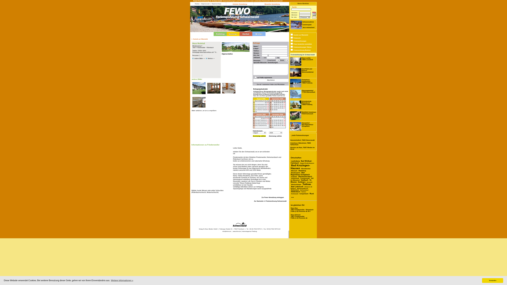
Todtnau (306, 184)
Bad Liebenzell (297, 187)
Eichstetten (295, 190)
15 (275, 106)
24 (278, 108)
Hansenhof (308, 124)
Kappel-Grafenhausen (307, 163)
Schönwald (294, 193)
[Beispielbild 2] (214, 95)
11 (280, 104)
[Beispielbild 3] (229, 95)
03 (278, 102)
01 (275, 102)
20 (284, 106)
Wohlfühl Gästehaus (309, 113)
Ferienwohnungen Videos (302, 47)
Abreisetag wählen (275, 136)
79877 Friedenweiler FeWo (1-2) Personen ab (299, 216)
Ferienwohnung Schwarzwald (276, 201)
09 (276, 104)
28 (264, 109)
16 (276, 106)
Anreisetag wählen (259, 136)
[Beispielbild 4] (199, 109)
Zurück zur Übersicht (301, 35)
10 (278, 104)
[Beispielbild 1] (199, 95)
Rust (312, 194)
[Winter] (259, 36)
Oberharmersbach (305, 176)
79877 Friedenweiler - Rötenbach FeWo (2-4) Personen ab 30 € (302, 209)
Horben (303, 192)
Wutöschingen (296, 184)
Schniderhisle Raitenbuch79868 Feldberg (307, 103)
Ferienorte (297, 38)
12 (282, 104)
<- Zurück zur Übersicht (199, 39)
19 (282, 106)
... (292, 196)
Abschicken (271, 80)
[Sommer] (233, 36)
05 (282, 102)
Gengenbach (303, 193)
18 (280, 106)
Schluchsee (295, 178)
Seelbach (304, 180)
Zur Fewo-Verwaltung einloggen (273, 197)
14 (272, 106)
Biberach (294, 171)
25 (280, 108)
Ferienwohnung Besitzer (302, 50)
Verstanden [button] (492, 280)
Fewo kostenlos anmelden (303, 44)
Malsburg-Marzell (302, 188)
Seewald (309, 182)
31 (256, 111)
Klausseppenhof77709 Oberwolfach (308, 91)
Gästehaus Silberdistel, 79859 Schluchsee (300, 143)
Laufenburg (295, 161)
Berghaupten (295, 173)
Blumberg (302, 171)
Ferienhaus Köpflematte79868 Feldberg (307, 81)
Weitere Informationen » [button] (122, 280)
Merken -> (211, 58)
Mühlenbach (295, 192)
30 (268, 109)
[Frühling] (220, 36)
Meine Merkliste (303, 3)
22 (275, 108)
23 (276, 108)
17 (278, 106)
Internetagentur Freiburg (249, 231)
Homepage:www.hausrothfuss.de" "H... (204, 52)
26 (282, 108)
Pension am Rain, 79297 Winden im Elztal (302, 148)
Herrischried (304, 190)
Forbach (294, 176)
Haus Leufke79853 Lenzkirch (307, 58)
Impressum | (206, 4)
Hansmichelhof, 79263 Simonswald (302, 140)
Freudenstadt (305, 178)
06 (284, 102)
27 (262, 109)
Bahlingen (302, 182)
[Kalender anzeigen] (314, 15)
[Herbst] (246, 36)
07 (272, 104)
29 (266, 109)
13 (284, 104)
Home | (197, 4)
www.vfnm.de (237, 231)
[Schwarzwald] (240, 226)
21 (272, 108)
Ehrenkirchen (306, 168)
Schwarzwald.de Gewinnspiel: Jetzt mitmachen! (308, 24)
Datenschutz (216, 4)
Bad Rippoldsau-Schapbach (300, 174)
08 (275, 104)
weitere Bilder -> (199, 58)
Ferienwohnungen (300, 41)
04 (280, 102)
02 (276, 102)
